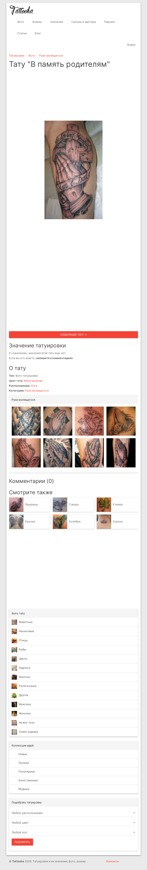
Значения (56, 22)
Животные (26, 622)
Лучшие (23, 762)
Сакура (74, 504)
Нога (34, 385)
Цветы (23, 658)
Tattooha (21, 10)
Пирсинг (109, 22)
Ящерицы (31, 504)
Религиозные (28, 686)
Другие (24, 695)
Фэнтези (24, 677)
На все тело (27, 722)
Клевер (118, 504)
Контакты (112, 861)
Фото (20, 22)
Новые (22, 754)
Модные (23, 789)
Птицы (23, 640)
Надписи (24, 667)
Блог (37, 33)
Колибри (74, 521)
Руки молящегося (51, 55)
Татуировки (16, 55)
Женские (25, 713)
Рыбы (22, 649)
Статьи (21, 33)
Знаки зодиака (28, 731)
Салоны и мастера (83, 22)
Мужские (25, 704)
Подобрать (22, 841)
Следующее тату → (73, 334)
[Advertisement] (73, 95)
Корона (118, 521)
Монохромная (33, 380)
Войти (131, 44)
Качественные (28, 780)
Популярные (26, 771)
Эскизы (37, 22)
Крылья (30, 521)
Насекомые (26, 631)
